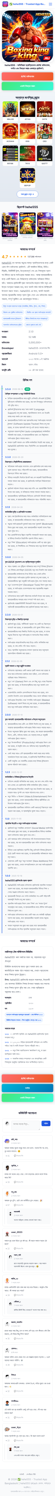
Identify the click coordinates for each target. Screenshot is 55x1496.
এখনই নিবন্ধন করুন (27, 86)
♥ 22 (8, 1249)
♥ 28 (8, 1365)
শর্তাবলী (21, 1474)
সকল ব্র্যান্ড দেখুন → (27, 194)
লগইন (27, 1088)
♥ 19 (8, 1295)
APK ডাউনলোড (27, 76)
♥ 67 (8, 1205)
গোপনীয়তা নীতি (31, 1474)
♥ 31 (8, 1418)
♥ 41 (8, 1156)
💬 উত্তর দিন (18, 1156)
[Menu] (50, 4)
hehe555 (6, 262)
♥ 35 (8, 1339)
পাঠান (46, 1123)
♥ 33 (8, 1182)
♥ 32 (8, 1391)
